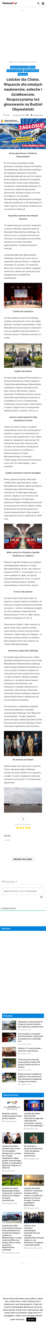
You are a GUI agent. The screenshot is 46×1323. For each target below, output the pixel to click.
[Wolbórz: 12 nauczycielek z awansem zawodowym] (9, 1052)
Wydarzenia (23, 74)
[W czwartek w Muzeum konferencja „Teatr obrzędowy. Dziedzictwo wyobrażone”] (34, 1138)
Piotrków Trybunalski (14, 71)
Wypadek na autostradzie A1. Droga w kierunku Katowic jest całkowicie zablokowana (30, 1024)
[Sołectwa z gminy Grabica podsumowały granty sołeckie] (12, 1105)
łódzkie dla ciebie (23, 859)
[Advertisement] (23, 34)
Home (13, 62)
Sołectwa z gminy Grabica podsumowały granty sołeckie (12, 1115)
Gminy (32, 67)
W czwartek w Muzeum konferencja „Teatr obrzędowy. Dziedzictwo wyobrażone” (33, 1151)
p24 (8, 115)
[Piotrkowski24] (9, 3)
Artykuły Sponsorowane (27, 62)
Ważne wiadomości (31, 71)
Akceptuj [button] (31, 1319)
